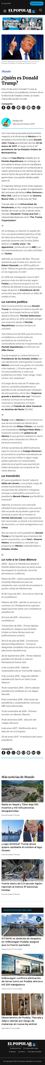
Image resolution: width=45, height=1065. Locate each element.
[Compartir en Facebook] (4, 108)
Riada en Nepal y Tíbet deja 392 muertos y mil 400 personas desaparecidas (20, 807)
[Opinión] (22, 23)
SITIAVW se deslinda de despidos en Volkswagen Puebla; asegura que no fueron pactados (21, 941)
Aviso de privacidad (34, 1052)
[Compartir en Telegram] (18, 108)
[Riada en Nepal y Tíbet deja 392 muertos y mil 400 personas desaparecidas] (23, 791)
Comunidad (17, 949)
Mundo (6, 71)
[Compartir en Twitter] (8, 108)
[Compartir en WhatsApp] (14, 108)
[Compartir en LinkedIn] (34, 108)
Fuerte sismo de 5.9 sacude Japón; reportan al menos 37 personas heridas (22, 886)
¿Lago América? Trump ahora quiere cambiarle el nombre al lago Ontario (22, 847)
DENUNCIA (37, 3)
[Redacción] (6, 122)
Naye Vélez (5, 1028)
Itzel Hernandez (7, 815)
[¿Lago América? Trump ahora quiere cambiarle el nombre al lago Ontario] (23, 831)
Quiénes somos (15, 1048)
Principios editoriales (30, 1048)
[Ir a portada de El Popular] (22, 11)
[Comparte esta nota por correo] (24, 108)
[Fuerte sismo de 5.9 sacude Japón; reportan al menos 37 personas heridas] (23, 870)
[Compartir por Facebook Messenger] (28, 108)
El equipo (12, 1052)
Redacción (18, 121)
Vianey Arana (6, 949)
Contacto (21, 1052)
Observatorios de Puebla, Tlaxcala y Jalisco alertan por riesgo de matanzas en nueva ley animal (22, 1021)
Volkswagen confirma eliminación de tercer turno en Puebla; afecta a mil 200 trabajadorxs (22, 981)
